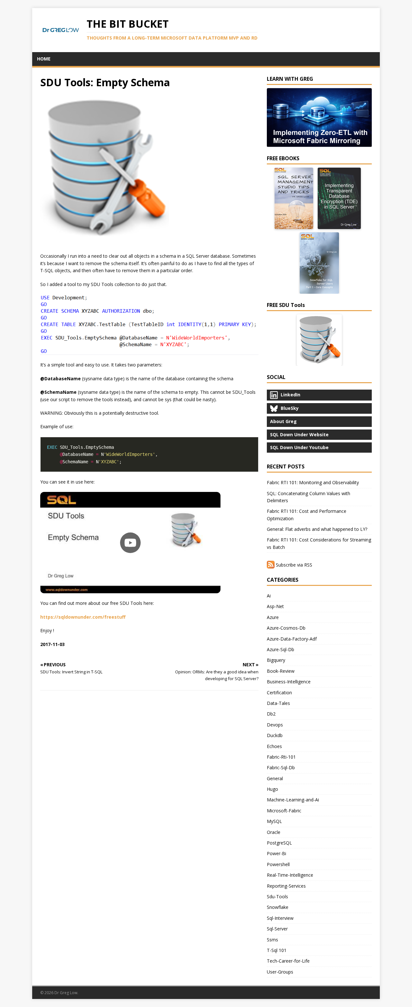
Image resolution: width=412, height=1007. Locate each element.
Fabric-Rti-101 (281, 757)
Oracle (273, 832)
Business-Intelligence (289, 682)
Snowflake (277, 907)
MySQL (274, 821)
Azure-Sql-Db (280, 649)
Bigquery (276, 660)
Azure (273, 617)
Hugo (272, 789)
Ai (269, 596)
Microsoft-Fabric (284, 811)
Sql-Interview (280, 918)
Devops (275, 725)
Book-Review (281, 671)
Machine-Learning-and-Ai (293, 800)
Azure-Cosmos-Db (286, 628)
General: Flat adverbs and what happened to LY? (317, 529)
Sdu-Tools (277, 896)
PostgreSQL (279, 843)
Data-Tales (278, 703)
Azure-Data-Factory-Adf (292, 639)
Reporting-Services (286, 886)
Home (44, 59)
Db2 (271, 714)
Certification (279, 692)
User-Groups (280, 972)
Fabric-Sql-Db (281, 767)
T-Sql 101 (276, 950)
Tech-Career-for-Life (288, 961)
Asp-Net (275, 606)
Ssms (272, 940)
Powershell (278, 864)
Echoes (274, 746)
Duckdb (275, 735)
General (275, 778)
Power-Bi (276, 853)
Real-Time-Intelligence (290, 875)
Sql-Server (277, 929)
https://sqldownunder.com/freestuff (83, 617)
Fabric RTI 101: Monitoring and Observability (313, 482)
